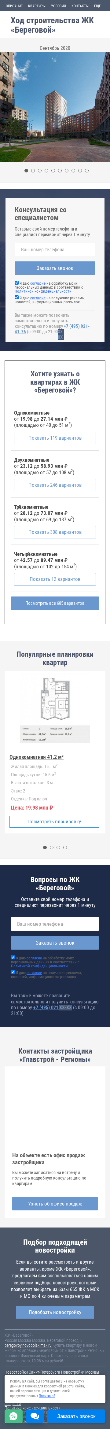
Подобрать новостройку (55, 1312)
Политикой (47, 1396)
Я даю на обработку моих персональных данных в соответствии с (49, 287)
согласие (38, 283)
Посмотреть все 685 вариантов (55, 603)
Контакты (80, 6)
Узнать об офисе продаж (55, 1204)
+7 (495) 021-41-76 (52, 1007)
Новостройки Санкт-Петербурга (32, 1372)
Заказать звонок (55, 268)
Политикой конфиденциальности (43, 291)
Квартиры (37, 6)
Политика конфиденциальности (33, 1407)
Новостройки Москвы (80, 1372)
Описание (14, 6)
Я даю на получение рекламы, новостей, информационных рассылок (50, 300)
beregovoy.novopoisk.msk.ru (28, 1345)
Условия (58, 6)
